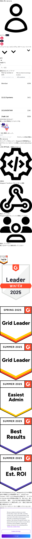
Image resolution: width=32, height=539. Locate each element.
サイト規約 (17, 506)
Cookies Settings (16, 531)
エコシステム (13, 47)
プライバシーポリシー (7, 143)
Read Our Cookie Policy (13, 526)
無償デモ (3, 62)
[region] (16, 523)
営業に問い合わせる (6, 1)
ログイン (3, 35)
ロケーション (22, 47)
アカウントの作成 (22, 137)
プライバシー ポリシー (6, 506)
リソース (28, 47)
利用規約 (25, 141)
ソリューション (4, 47)
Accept (17, 536)
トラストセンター (26, 506)
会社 (1, 58)
